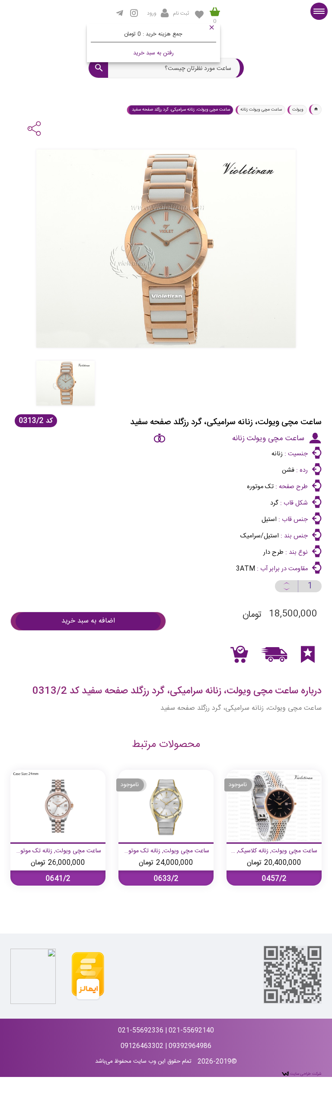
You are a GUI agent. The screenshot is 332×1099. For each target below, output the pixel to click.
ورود (151, 13)
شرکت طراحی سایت (305, 1074)
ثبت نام (181, 13)
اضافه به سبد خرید (88, 621)
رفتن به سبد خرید (153, 53)
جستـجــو (98, 68)
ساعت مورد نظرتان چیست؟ (198, 68)
